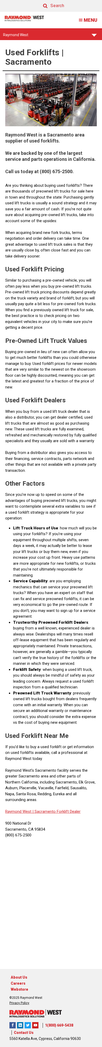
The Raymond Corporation (35, 1025)
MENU (90, 20)
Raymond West (15, 36)
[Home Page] (24, 18)
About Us (19, 977)
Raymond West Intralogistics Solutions (12, 1025)
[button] (48, 6)
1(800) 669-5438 (59, 1025)
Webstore (19, 989)
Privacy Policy (19, 1003)
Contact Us (23, 1032)
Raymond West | (19, 811)
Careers (18, 983)
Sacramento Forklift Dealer (57, 811)
